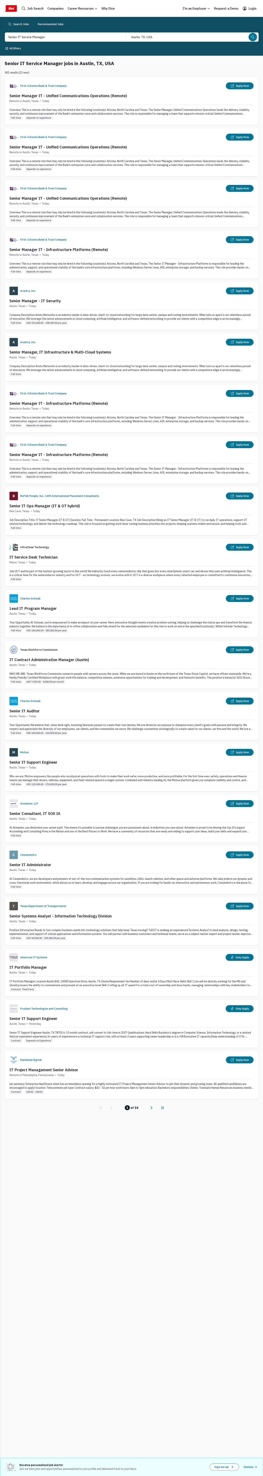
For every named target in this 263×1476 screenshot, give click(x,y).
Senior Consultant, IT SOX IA (34, 813)
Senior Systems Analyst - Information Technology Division (60, 916)
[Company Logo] (13, 86)
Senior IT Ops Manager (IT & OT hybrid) (44, 505)
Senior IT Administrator (30, 864)
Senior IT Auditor (24, 711)
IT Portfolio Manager (28, 967)
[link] (101, 1108)
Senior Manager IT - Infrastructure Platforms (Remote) (58, 249)
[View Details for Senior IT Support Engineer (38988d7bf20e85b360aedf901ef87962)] (131, 767)
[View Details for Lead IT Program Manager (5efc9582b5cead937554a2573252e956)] (131, 613)
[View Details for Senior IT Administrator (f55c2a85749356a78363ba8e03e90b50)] (131, 870)
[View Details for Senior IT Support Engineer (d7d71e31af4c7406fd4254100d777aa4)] (131, 1024)
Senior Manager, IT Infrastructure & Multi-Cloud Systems (60, 352)
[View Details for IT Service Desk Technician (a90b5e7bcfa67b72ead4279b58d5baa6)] (131, 562)
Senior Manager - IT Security (35, 300)
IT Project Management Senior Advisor (43, 1069)
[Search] (253, 37)
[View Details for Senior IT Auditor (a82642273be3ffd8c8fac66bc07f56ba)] (131, 716)
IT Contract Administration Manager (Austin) (49, 659)
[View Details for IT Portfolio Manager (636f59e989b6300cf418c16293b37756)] (131, 972)
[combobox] (61, 37)
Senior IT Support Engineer (33, 762)
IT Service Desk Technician (33, 557)
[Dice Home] (11, 8)
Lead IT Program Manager (33, 608)
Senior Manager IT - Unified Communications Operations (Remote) (68, 95)
